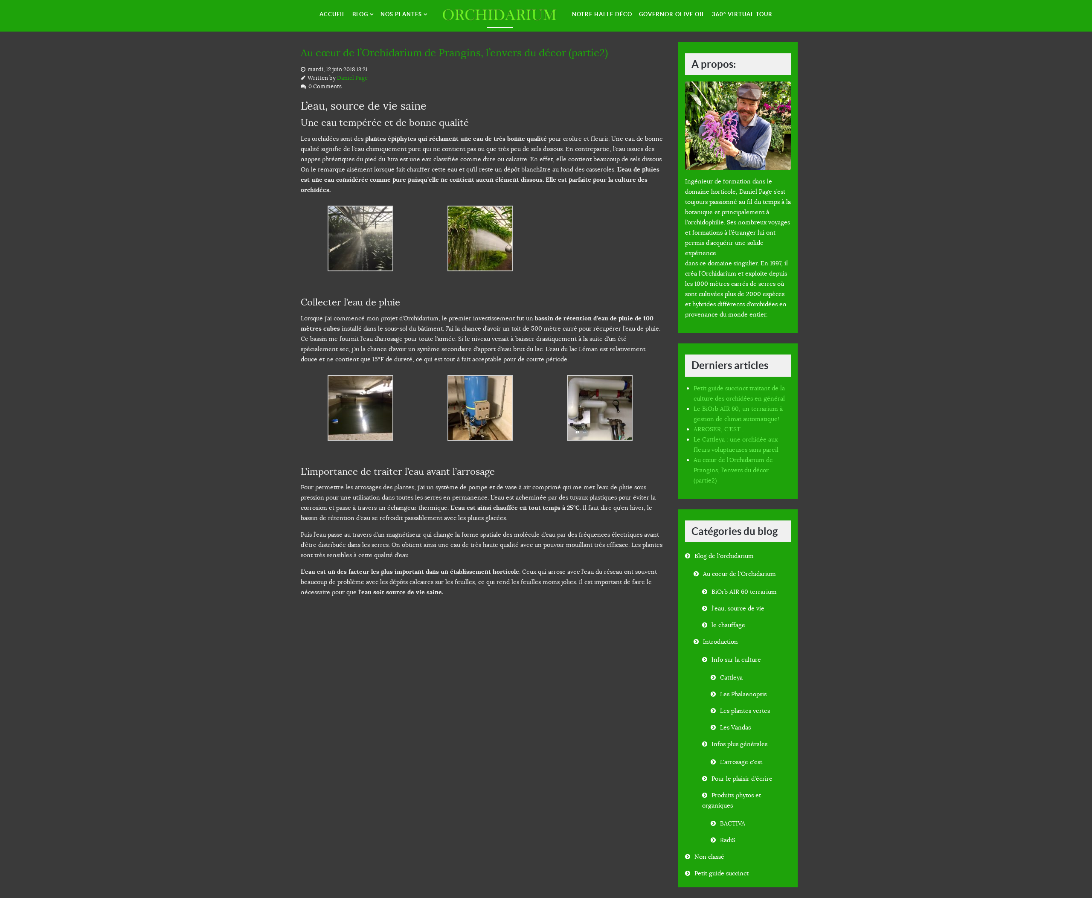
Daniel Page (352, 78)
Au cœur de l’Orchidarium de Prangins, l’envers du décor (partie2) (454, 52)
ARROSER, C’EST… (719, 429)
